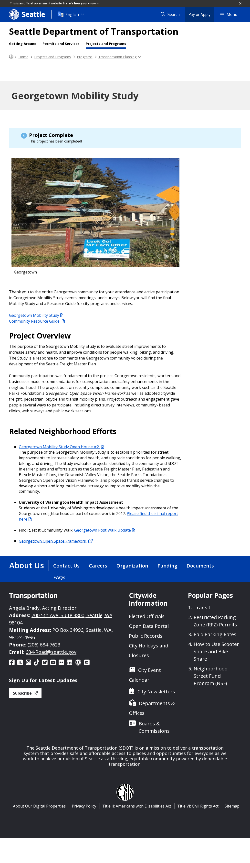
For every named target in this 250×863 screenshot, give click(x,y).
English (72, 14)
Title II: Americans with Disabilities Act (136, 806)
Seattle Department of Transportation (93, 31)
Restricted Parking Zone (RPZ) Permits (215, 621)
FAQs (59, 577)
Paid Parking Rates (215, 634)
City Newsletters (156, 691)
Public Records (145, 636)
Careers (98, 565)
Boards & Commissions (154, 727)
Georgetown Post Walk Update (102, 530)
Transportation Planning (117, 56)
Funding (167, 565)
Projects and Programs (106, 43)
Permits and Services (61, 43)
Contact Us (66, 565)
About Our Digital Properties (39, 806)
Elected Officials (147, 616)
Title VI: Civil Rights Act (198, 806)
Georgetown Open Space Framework (53, 541)
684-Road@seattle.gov (51, 652)
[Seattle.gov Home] (11, 57)
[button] (240, 4)
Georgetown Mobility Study (34, 315)
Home (23, 56)
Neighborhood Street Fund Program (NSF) (211, 676)
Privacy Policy (84, 806)
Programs (85, 56)
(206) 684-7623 (44, 644)
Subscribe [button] (23, 693)
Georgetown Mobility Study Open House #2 (59, 446)
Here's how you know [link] (79, 3)
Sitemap (232, 806)
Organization (132, 565)
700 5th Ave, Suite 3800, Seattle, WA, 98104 (61, 619)
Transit (202, 607)
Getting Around (22, 43)
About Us (26, 565)
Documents (200, 565)
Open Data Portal (149, 626)
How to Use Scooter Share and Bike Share (216, 651)
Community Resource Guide (35, 321)
